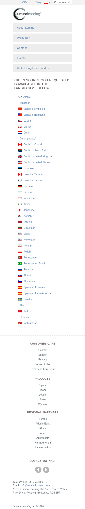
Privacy (42, 359)
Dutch (26, 132)
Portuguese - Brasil (34, 263)
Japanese (29, 209)
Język (39, 2)
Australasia (42, 437)
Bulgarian (24, 102)
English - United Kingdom (38, 156)
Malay (26, 233)
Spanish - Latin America (37, 293)
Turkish (27, 311)
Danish (27, 126)
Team (43, 389)
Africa (42, 428)
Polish (27, 251)
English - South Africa (35, 150)
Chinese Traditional (34, 114)
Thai (22, 305)
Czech (27, 120)
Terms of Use (42, 364)
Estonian (28, 168)
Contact (22, 47)
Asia (42, 433)
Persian (27, 245)
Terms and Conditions (42, 369)
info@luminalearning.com (35, 485)
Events (21, 58)
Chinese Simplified (34, 108)
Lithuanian (29, 227)
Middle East (43, 423)
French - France (32, 180)
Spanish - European (34, 287)
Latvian (27, 221)
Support (42, 354)
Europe (43, 418)
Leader (43, 394)
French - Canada (32, 174)
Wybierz (42, 404)
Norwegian (29, 239)
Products (22, 37)
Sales (43, 399)
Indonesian (29, 198)
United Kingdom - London (33, 68)
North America (43, 442)
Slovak (27, 275)
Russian (28, 269)
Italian (26, 204)
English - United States (36, 162)
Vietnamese (30, 323)
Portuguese (30, 257)
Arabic (27, 96)
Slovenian (29, 281)
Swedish (28, 299)
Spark (42, 385)
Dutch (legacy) (27, 138)
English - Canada (33, 144)
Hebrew (27, 192)
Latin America (43, 447)
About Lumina (26, 27)
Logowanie (64, 2)
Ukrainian (24, 317)
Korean (27, 215)
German (28, 186)
